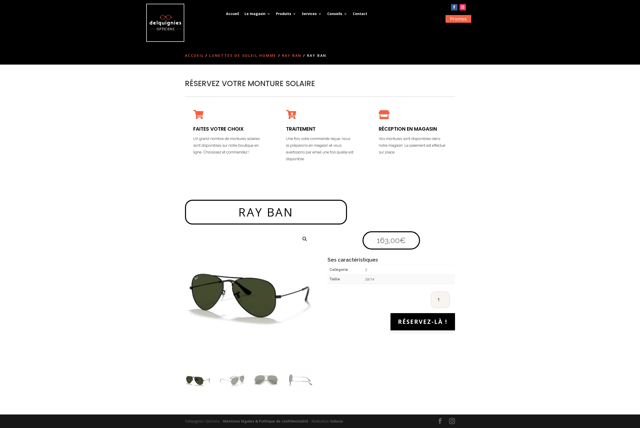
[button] (304, 239)
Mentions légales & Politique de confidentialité (265, 421)
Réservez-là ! (423, 322)
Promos (458, 19)
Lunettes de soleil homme (242, 55)
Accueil (232, 13)
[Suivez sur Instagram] (463, 7)
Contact (360, 13)
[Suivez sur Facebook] (454, 7)
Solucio (336, 421)
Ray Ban (292, 55)
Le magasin (255, 13)
